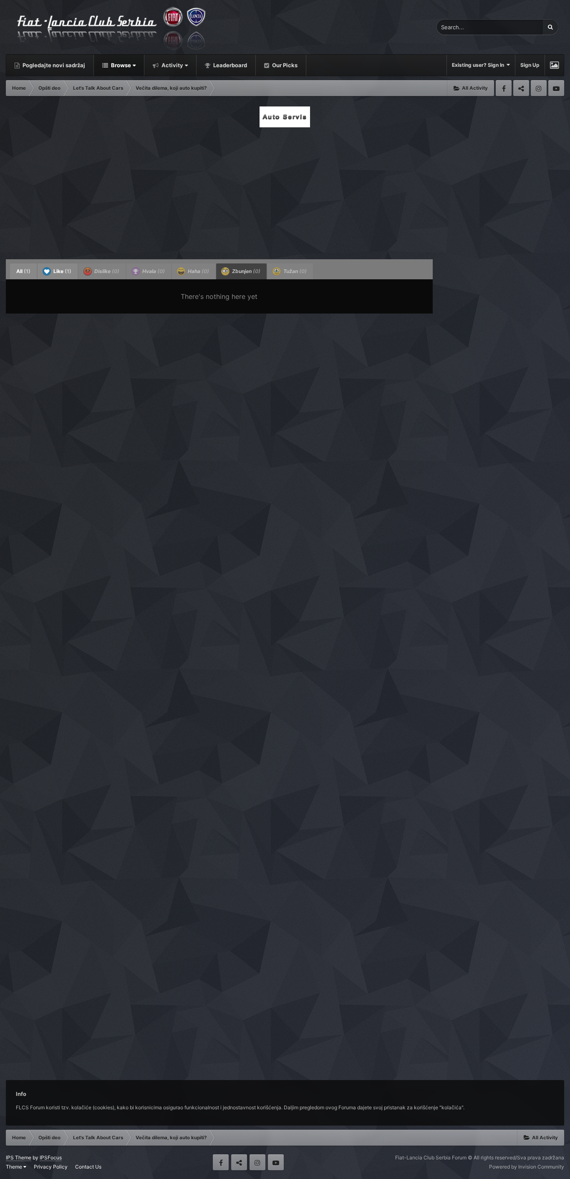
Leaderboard (229, 65)
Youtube (556, 88)
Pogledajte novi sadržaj (53, 65)
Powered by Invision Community (526, 1167)
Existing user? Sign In (479, 65)
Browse (120, 65)
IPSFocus (51, 1157)
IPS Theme (18, 1157)
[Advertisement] (285, 190)
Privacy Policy (51, 1167)
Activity (171, 65)
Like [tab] (61, 271)
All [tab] (23, 271)
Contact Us (88, 1167)
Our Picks (284, 65)
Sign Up (530, 65)
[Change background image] (554, 65)
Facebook (504, 88)
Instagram (539, 88)
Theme (14, 1167)
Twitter (521, 88)
